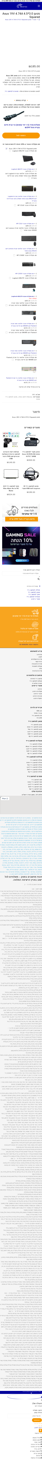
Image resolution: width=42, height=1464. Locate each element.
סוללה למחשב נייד (33, 590)
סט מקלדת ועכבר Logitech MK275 (24, 278)
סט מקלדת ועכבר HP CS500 (27, 255)
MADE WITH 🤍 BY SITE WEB (31, 1393)
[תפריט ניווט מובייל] (39, 6)
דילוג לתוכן (38, 1427)
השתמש (37, 1420)
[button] (21, 846)
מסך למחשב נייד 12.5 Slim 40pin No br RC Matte (11, 488)
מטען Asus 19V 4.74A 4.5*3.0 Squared (18, 19)
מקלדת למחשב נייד (33, 597)
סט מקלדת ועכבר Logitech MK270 (24, 151)
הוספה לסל (21, 135)
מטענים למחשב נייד (12, 91)
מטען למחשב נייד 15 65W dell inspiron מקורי (31, 487)
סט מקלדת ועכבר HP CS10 (27, 205)
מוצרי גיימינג (35, 599)
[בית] (39, 19)
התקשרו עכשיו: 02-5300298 (28, 644)
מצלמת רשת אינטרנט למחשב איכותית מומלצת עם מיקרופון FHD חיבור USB (11, 455)
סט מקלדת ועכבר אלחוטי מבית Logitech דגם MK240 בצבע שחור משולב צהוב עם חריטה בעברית (21, 176)
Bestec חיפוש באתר (25, 397)
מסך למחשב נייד (34, 594)
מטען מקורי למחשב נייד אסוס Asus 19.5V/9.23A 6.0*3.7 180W (31, 454)
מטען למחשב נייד (34, 592)
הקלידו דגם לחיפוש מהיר (31, 570)
